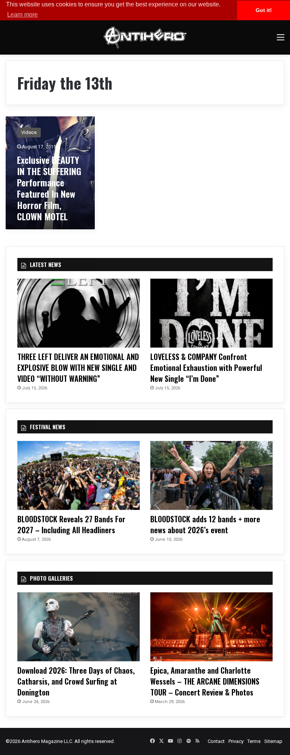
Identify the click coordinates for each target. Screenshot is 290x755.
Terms (254, 741)
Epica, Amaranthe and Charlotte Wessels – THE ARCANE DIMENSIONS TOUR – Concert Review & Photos (204, 681)
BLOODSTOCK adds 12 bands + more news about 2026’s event (205, 524)
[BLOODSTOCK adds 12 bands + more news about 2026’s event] (211, 475)
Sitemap (273, 741)
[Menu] (280, 40)
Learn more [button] (22, 14)
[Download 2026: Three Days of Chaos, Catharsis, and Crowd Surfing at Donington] (78, 626)
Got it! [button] (264, 10)
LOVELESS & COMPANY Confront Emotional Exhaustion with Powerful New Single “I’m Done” (206, 367)
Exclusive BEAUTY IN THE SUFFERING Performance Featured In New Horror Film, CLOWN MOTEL (49, 188)
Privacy (236, 741)
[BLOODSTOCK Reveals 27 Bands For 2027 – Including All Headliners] (78, 475)
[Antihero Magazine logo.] (145, 37)
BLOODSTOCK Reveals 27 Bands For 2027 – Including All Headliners (71, 524)
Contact (216, 741)
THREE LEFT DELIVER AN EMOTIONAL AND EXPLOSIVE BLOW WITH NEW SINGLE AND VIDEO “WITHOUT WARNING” (78, 367)
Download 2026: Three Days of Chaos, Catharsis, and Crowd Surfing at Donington (76, 681)
